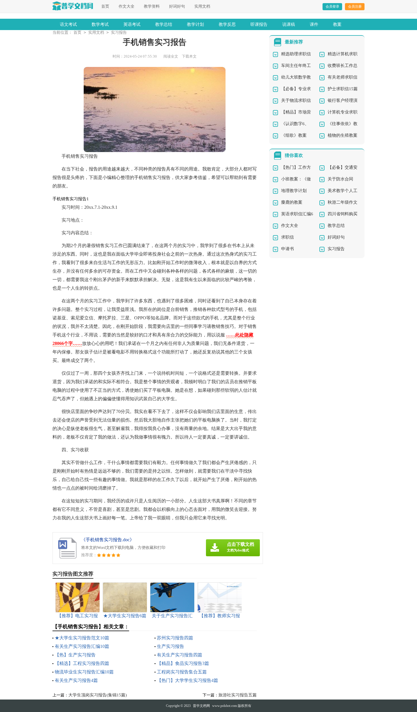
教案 (337, 24)
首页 (105, 6)
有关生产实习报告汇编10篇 (82, 646)
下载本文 (189, 56)
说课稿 (288, 24)
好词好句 (177, 6)
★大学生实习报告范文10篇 (82, 637)
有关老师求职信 (342, 77)
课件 (314, 24)
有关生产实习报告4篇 (76, 680)
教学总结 (163, 24)
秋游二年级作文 (342, 202)
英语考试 (131, 24)
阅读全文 (170, 56)
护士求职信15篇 (343, 89)
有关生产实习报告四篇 (179, 654)
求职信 (287, 237)
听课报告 (259, 24)
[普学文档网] (72, 5)
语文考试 (68, 24)
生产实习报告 (170, 646)
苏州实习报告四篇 (175, 637)
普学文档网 (201, 706)
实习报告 (119, 32)
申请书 (287, 249)
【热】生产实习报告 (75, 654)
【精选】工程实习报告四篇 (82, 663)
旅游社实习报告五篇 (237, 695)
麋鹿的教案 (291, 202)
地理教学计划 (294, 190)
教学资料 (152, 6)
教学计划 (195, 24)
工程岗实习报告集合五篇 (182, 671)
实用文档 (202, 6)
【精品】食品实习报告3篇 (183, 663)
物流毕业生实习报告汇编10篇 (84, 671)
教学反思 (227, 24)
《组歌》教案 (294, 135)
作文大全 (126, 6)
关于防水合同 (340, 179)
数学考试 (100, 24)
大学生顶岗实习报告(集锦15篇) (97, 695)
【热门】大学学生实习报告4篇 (187, 680)
